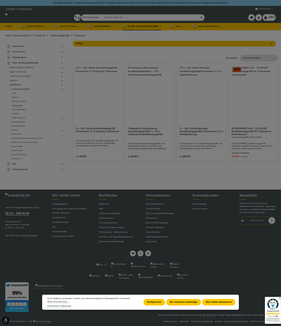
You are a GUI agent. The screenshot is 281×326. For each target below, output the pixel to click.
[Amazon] (148, 253)
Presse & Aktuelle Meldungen (160, 213)
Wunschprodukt (59, 232)
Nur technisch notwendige (183, 302)
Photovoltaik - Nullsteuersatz (113, 232)
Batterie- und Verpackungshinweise (116, 237)
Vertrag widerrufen (108, 223)
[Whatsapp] (140, 253)
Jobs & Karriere (153, 209)
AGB (101, 209)
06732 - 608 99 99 (17, 213)
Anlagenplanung (60, 204)
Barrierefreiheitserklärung (111, 242)
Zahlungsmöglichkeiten (157, 237)
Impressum (104, 204)
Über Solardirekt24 (155, 204)
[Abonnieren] (271, 220)
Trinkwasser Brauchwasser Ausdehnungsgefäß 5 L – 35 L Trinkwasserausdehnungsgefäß (145, 132)
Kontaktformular (29, 236)
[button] (62, 46)
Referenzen (151, 218)
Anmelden (10, 9)
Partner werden (200, 209)
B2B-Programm (200, 204)
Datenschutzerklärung (109, 213)
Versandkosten (153, 232)
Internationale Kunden (63, 236)
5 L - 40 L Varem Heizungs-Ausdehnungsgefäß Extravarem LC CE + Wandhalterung (202, 132)
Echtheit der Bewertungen (111, 227)
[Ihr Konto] (258, 17)
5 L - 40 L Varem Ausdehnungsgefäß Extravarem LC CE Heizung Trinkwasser (97, 130)
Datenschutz (53, 306)
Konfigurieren (154, 302)
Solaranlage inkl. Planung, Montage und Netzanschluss (69, 211)
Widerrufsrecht (106, 218)
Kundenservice (59, 218)
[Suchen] (201, 17)
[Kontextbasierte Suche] (77, 17)
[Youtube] (133, 253)
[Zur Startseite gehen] (17, 17)
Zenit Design (45, 321)
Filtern (79, 44)
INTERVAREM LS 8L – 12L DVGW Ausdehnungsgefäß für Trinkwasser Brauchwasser (252, 132)
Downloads (151, 242)
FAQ (54, 227)
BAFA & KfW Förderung (157, 223)
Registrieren (26, 9)
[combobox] (149, 17)
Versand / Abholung (155, 227)
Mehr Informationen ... (58, 302)
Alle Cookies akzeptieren (219, 302)
